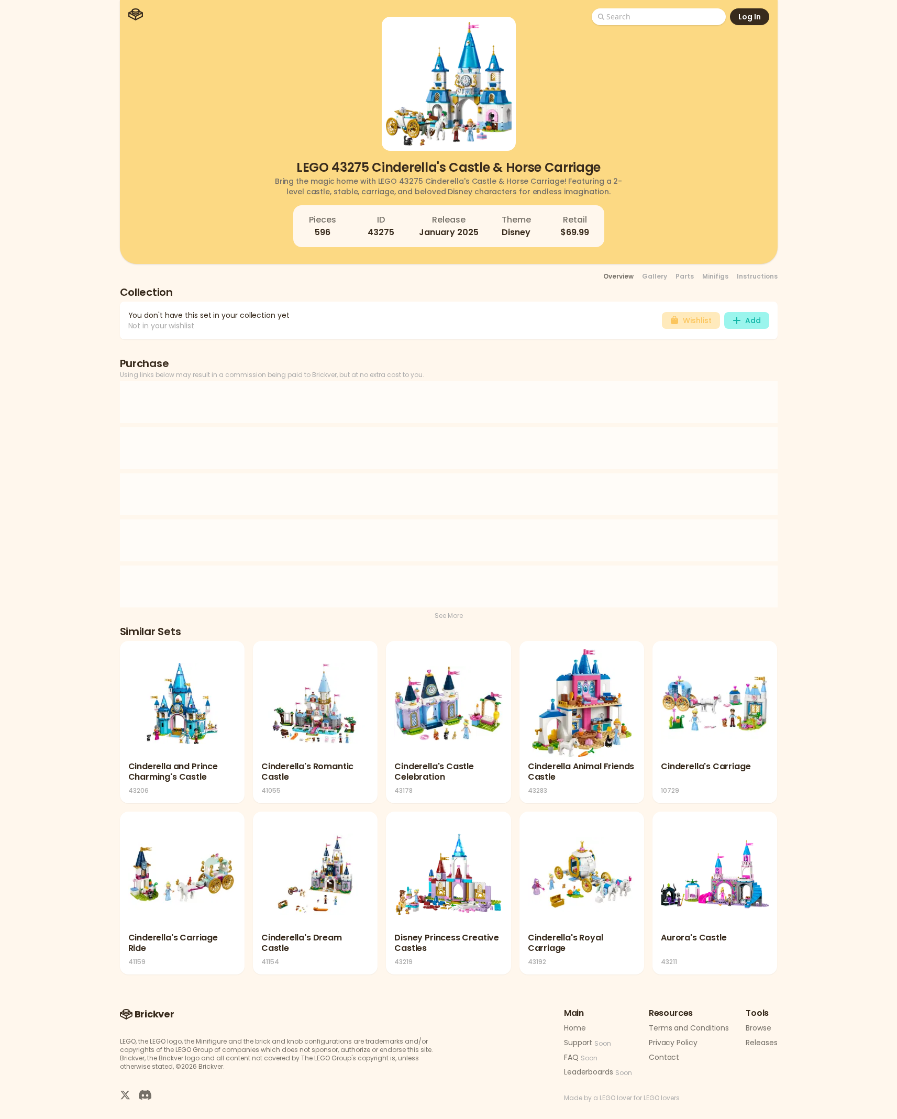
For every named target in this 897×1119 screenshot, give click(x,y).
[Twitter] (125, 1094)
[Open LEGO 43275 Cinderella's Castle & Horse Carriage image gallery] (449, 84)
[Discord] (145, 1094)
